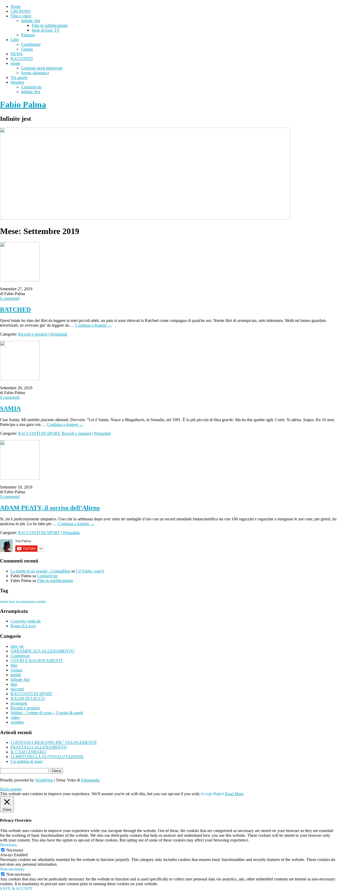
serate (15, 63)
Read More (234, 794)
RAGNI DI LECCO (28, 698)
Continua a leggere (93, 325)
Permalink (58, 334)
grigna (4, 601)
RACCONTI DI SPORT (39, 433)
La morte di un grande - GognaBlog (40, 571)
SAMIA (10, 408)
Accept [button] (206, 794)
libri (14, 684)
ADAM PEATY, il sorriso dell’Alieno (50, 507)
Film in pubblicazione (50, 25)
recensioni (19, 703)
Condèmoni (31, 44)
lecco (12, 601)
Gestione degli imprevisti (41, 68)
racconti (17, 689)
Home (16, 6)
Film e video (21, 16)
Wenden (17, 82)
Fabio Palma (23, 104)
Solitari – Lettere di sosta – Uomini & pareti (47, 712)
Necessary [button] (8, 845)
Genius (27, 49)
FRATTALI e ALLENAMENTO (39, 747)
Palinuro (28, 35)
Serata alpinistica (35, 73)
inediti (16, 675)
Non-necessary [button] (12, 869)
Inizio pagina (11, 789)
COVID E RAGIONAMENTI (36, 660)
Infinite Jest (30, 20)
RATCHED (15, 309)
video (15, 717)
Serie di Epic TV (46, 30)
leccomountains (25, 601)
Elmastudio (90, 780)
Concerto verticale (26, 621)
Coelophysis (31, 87)
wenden (41, 601)
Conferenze (20, 656)
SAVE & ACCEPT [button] (16, 888)
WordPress (44, 780)
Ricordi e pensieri (32, 334)
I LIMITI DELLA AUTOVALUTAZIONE (47, 756)
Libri (15, 39)
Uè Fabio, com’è (90, 571)
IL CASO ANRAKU (28, 752)
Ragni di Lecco (23, 626)
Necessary (14, 850)
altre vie (17, 646)
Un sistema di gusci (27, 761)
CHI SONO (21, 11)
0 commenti (9, 298)
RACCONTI (22, 58)
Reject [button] (218, 794)
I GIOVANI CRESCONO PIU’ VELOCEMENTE (54, 742)
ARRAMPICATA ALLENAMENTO (42, 651)
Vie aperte (19, 77)
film (14, 665)
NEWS (17, 54)
